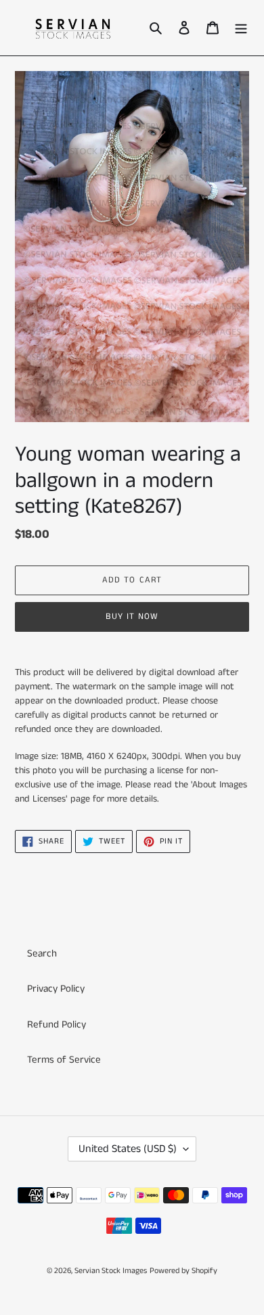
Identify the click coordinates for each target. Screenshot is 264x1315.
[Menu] (241, 28)
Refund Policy (56, 1024)
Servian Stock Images (110, 1270)
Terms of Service (64, 1060)
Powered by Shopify (183, 1270)
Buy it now (132, 616)
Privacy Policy (56, 989)
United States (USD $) (128, 1149)
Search (42, 953)
